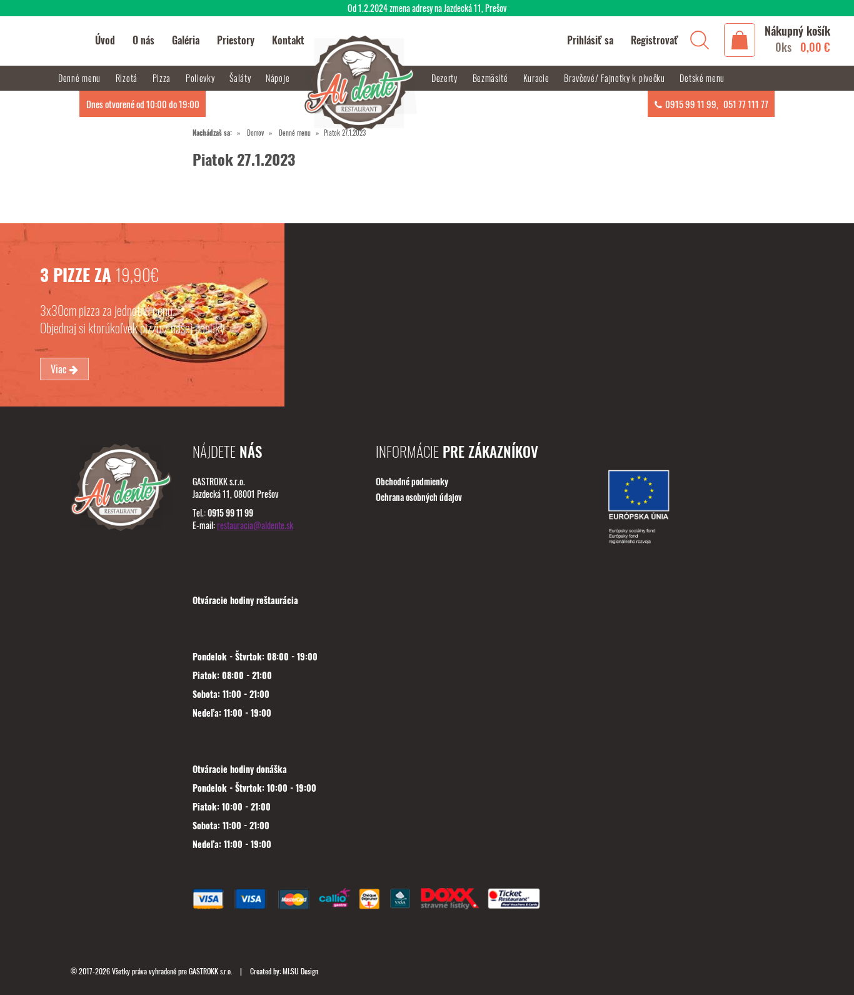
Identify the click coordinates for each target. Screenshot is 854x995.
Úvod (105, 40)
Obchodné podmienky (412, 481)
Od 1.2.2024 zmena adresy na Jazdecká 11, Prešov (427, 7)
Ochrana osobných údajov (419, 496)
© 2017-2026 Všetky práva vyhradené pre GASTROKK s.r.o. (152, 971)
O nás (143, 40)
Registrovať (654, 40)
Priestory (235, 40)
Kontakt (288, 40)
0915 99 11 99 (690, 104)
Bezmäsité (492, 77)
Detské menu (702, 77)
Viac (60, 368)
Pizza (163, 77)
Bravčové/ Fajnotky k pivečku (615, 77)
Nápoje (279, 77)
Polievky (201, 77)
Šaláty (241, 77)
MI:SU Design (300, 971)
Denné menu (295, 133)
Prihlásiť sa (590, 40)
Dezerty (445, 77)
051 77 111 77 (745, 104)
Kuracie (537, 77)
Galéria (185, 40)
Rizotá (128, 77)
